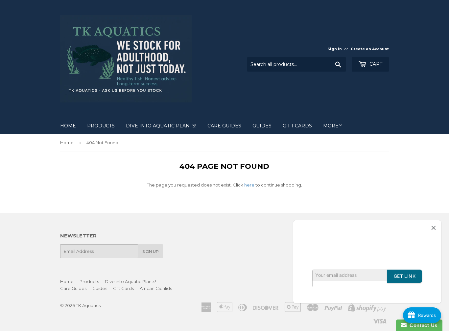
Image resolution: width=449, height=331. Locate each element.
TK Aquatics (88, 305)
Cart (375, 64)
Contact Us (422, 325)
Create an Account (370, 49)
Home (68, 126)
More (331, 126)
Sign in (334, 49)
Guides (262, 126)
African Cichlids (156, 288)
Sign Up (150, 251)
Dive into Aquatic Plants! (161, 126)
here (249, 185)
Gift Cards (297, 126)
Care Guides (224, 126)
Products (101, 126)
